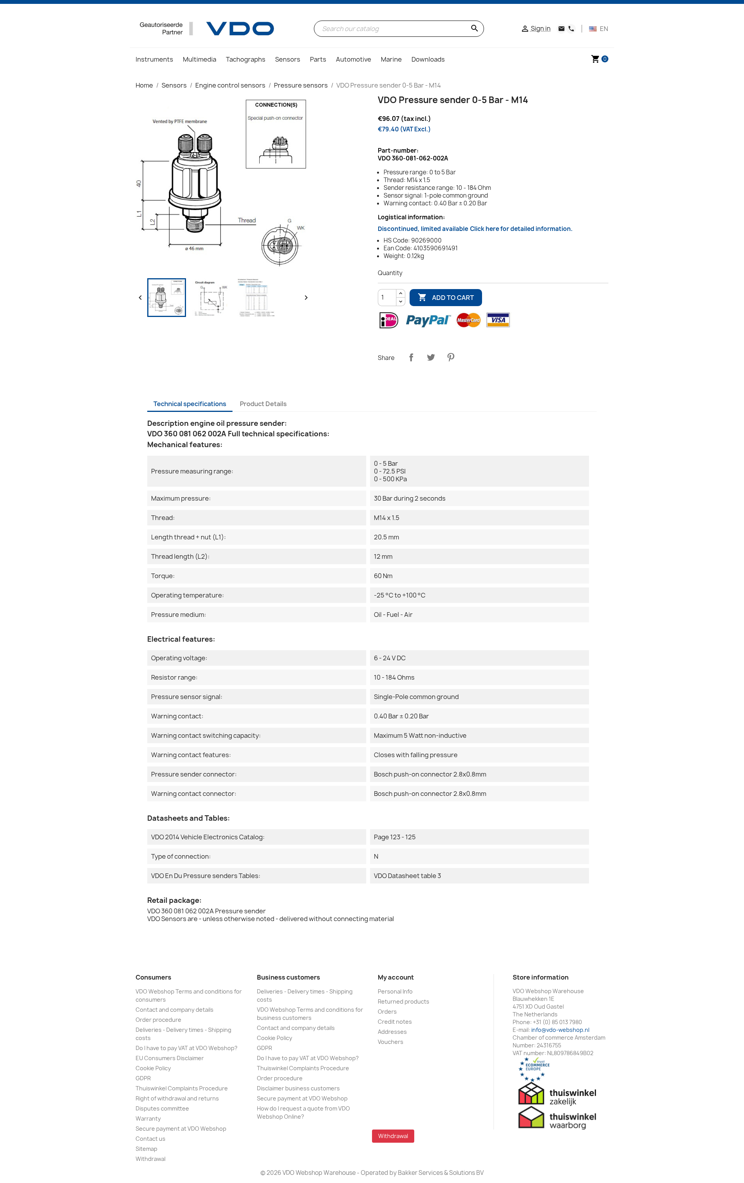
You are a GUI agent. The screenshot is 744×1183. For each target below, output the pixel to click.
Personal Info (395, 991)
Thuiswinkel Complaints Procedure (182, 1088)
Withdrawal (150, 1158)
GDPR (143, 1078)
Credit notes (395, 1021)
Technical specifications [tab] (189, 403)
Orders (387, 1011)
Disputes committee (162, 1108)
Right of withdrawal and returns (177, 1098)
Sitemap (146, 1148)
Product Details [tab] (263, 403)
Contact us (150, 1138)
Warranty (148, 1118)
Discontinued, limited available (475, 229)
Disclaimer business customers (298, 1088)
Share (411, 357)
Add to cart (446, 297)
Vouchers (390, 1041)
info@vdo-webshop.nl (560, 1029)
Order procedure (158, 1019)
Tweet (431, 357)
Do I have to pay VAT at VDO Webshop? (187, 1048)
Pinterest (450, 357)
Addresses (392, 1031)
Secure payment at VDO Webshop (181, 1128)
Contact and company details (175, 1009)
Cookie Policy (153, 1068)
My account (396, 977)
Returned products (403, 1001)
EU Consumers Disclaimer (170, 1058)
